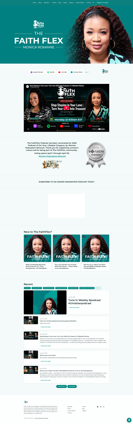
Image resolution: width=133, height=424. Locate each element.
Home (34, 2)
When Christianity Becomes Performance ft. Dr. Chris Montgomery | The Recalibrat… (36, 266)
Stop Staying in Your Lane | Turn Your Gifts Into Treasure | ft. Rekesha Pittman (64, 336)
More (86, 72)
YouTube (64, 72)
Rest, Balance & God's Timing (87, 288)
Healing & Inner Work (48, 288)
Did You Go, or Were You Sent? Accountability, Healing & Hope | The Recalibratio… (95, 266)
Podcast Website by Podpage (41, 418)
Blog (59, 2)
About (40, 2)
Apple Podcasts (38, 72)
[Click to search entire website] (93, 2)
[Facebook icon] (97, 407)
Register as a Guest (102, 2)
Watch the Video (74, 307)
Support (71, 2)
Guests (54, 2)
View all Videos (61, 386)
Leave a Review (80, 2)
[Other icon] (104, 407)
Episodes (46, 2)
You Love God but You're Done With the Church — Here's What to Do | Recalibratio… (66, 266)
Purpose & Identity (73, 288)
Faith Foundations (37, 288)
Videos (65, 2)
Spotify (52, 72)
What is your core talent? (48, 355)
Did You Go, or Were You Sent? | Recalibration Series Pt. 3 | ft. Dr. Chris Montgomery (66, 370)
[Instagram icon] (101, 407)
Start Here (27, 288)
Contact (88, 2)
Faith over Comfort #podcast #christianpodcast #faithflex (58, 321)
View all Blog (72, 386)
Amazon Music (78, 72)
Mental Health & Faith (61, 288)
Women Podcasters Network (52, 156)
